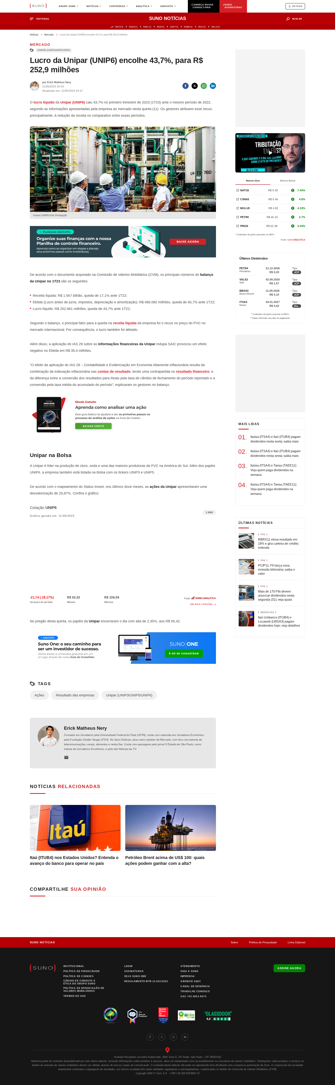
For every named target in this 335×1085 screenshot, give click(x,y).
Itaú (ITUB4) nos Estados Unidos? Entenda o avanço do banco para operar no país (74, 860)
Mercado (49, 34)
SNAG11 (133, 27)
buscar (297, 19)
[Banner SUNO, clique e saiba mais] (123, 245)
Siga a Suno (189, 971)
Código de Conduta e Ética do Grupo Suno (79, 982)
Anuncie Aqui (190, 981)
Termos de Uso (74, 996)
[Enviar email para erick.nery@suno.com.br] (66, 757)
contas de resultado (114, 371)
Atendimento (190, 966)
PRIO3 (244, 226)
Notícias (34, 34)
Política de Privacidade (263, 942)
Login (128, 966)
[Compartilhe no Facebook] (185, 86)
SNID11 (161, 27)
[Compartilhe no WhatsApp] (204, 86)
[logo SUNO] (38, 6)
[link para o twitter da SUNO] (161, 1037)
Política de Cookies (78, 976)
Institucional (73, 966)
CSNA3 (244, 199)
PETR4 (244, 217)
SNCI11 (202, 27)
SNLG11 (215, 27)
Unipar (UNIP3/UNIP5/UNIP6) (53, 50)
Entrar (297, 6)
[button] (41, 19)
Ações (39, 695)
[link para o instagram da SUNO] (173, 1037)
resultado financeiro (192, 371)
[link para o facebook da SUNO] (150, 1037)
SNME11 (188, 27)
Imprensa (187, 976)
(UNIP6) (72, 102)
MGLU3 (245, 208)
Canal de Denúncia (195, 986)
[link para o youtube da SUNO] (184, 1037)
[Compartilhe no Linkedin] (213, 86)
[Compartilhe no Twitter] (195, 86)
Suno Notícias (42, 942)
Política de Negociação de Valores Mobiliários (83, 989)
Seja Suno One (135, 976)
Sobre (234, 942)
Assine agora (289, 968)
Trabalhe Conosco (195, 991)
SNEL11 (147, 27)
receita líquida (124, 323)
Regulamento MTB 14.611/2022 (146, 981)
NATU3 (244, 190)
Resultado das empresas (75, 695)
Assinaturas (134, 971)
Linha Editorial (296, 942)
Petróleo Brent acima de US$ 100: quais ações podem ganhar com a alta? (165, 860)
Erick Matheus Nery (85, 728)
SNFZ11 (119, 27)
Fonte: (293, 240)
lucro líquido (44, 102)
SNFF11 (174, 27)
